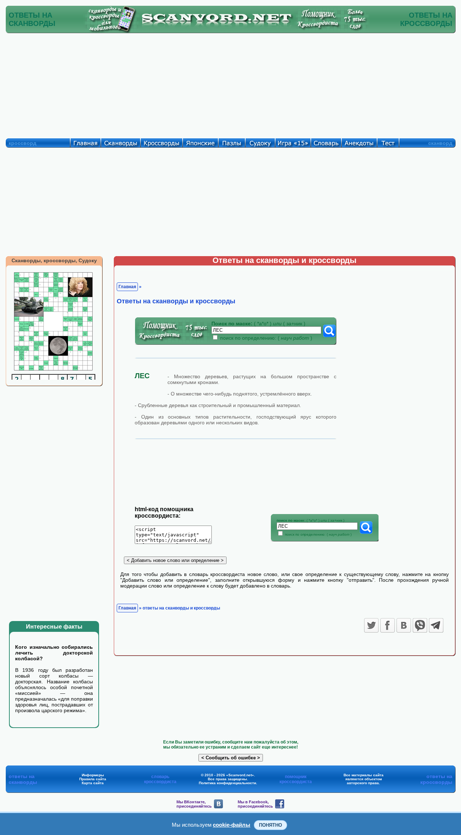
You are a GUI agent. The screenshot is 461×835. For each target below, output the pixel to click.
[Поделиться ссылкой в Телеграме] (436, 625)
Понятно (270, 825)
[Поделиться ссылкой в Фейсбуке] (387, 625)
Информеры (93, 775)
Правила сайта (92, 779)
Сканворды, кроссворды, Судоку (54, 260)
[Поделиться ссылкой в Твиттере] (371, 625)
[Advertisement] (230, 84)
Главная (127, 286)
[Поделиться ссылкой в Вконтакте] (404, 625)
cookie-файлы (231, 825)
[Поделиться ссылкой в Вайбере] (420, 625)
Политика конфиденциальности (227, 783)
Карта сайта (93, 783)
